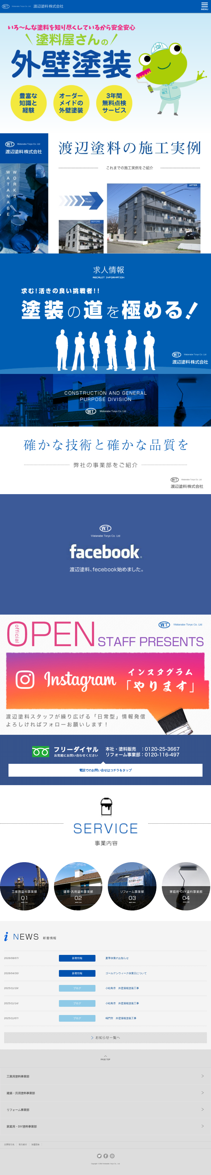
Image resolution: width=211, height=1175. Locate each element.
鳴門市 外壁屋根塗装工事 (121, 1018)
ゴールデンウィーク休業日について (126, 973)
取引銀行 (23, 1144)
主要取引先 (9, 1144)
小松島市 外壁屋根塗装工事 (122, 988)
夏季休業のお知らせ (117, 958)
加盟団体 (35, 1144)
